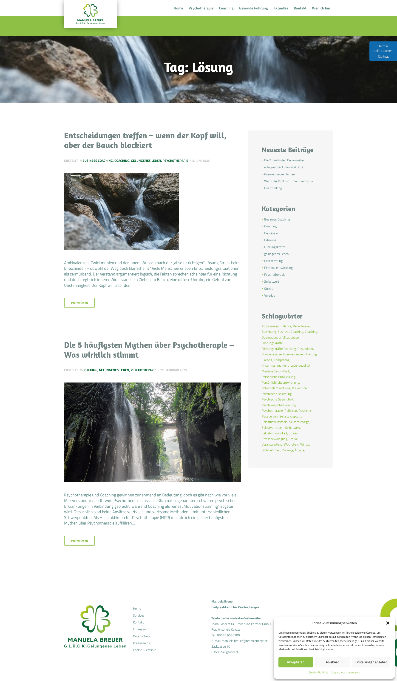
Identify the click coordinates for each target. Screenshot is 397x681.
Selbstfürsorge (299, 421)
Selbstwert (271, 281)
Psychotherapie (175, 160)
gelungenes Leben (146, 160)
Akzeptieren (295, 662)
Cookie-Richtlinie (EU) (147, 649)
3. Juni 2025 (201, 160)
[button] (388, 623)
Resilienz (305, 410)
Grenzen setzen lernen (279, 174)
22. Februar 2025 (173, 370)
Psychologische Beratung (279, 405)
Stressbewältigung (274, 438)
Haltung (311, 354)
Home (137, 608)
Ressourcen (270, 416)
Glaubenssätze (272, 354)
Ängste (299, 450)
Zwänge (287, 450)
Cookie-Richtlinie (318, 672)
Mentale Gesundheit (275, 371)
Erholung (270, 240)
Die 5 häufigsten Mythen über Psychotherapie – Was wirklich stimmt (149, 349)
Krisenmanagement (275, 365)
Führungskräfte (274, 246)
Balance (286, 326)
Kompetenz (281, 359)
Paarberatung (273, 260)
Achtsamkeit (270, 326)
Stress (268, 288)
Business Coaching (97, 160)
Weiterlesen (79, 302)
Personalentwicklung (278, 267)
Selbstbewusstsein (275, 421)
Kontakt (138, 622)
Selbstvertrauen (273, 427)
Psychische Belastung (277, 393)
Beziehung (269, 331)
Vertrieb (269, 295)
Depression (272, 233)
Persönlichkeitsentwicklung (280, 382)
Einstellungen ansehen (371, 662)
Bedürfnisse (301, 326)
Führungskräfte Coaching (279, 348)
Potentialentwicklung (276, 387)
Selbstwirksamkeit (274, 433)
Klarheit (267, 359)
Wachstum (291, 444)
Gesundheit (305, 348)
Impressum (353, 672)
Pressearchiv (142, 642)
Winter (304, 444)
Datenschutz (337, 672)
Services (139, 615)
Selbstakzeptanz (290, 416)
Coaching (121, 160)
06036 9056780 (228, 635)
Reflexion (290, 410)
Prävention (299, 387)
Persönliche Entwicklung (278, 376)
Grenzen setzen (294, 354)
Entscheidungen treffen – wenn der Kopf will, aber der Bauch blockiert (145, 140)
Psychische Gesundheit (277, 399)
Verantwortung (272, 444)
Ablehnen (333, 662)
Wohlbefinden (271, 450)
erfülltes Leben (289, 337)
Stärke (293, 438)
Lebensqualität (300, 365)
